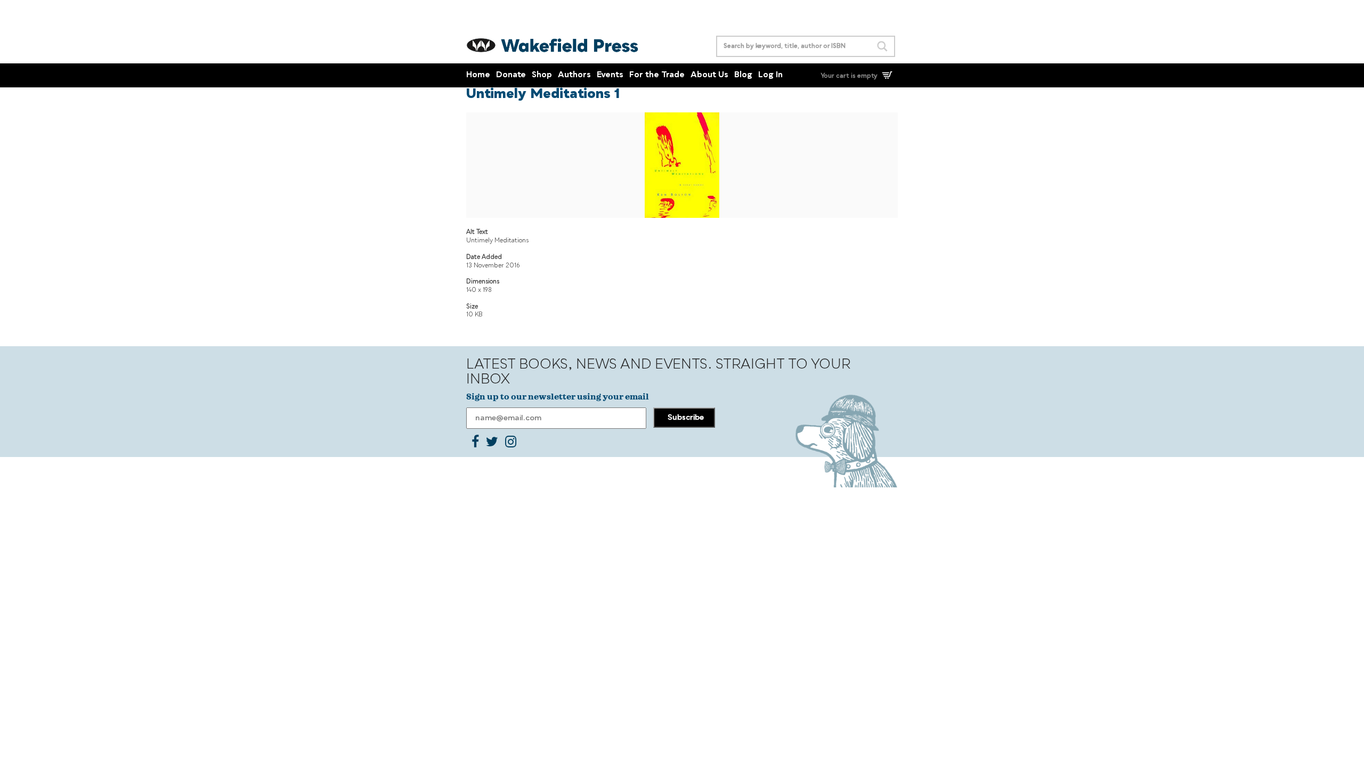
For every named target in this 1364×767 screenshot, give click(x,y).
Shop (542, 75)
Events (610, 75)
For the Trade (657, 75)
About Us (709, 75)
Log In (770, 75)
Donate (511, 75)
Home (478, 75)
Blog (743, 75)
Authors (574, 75)
